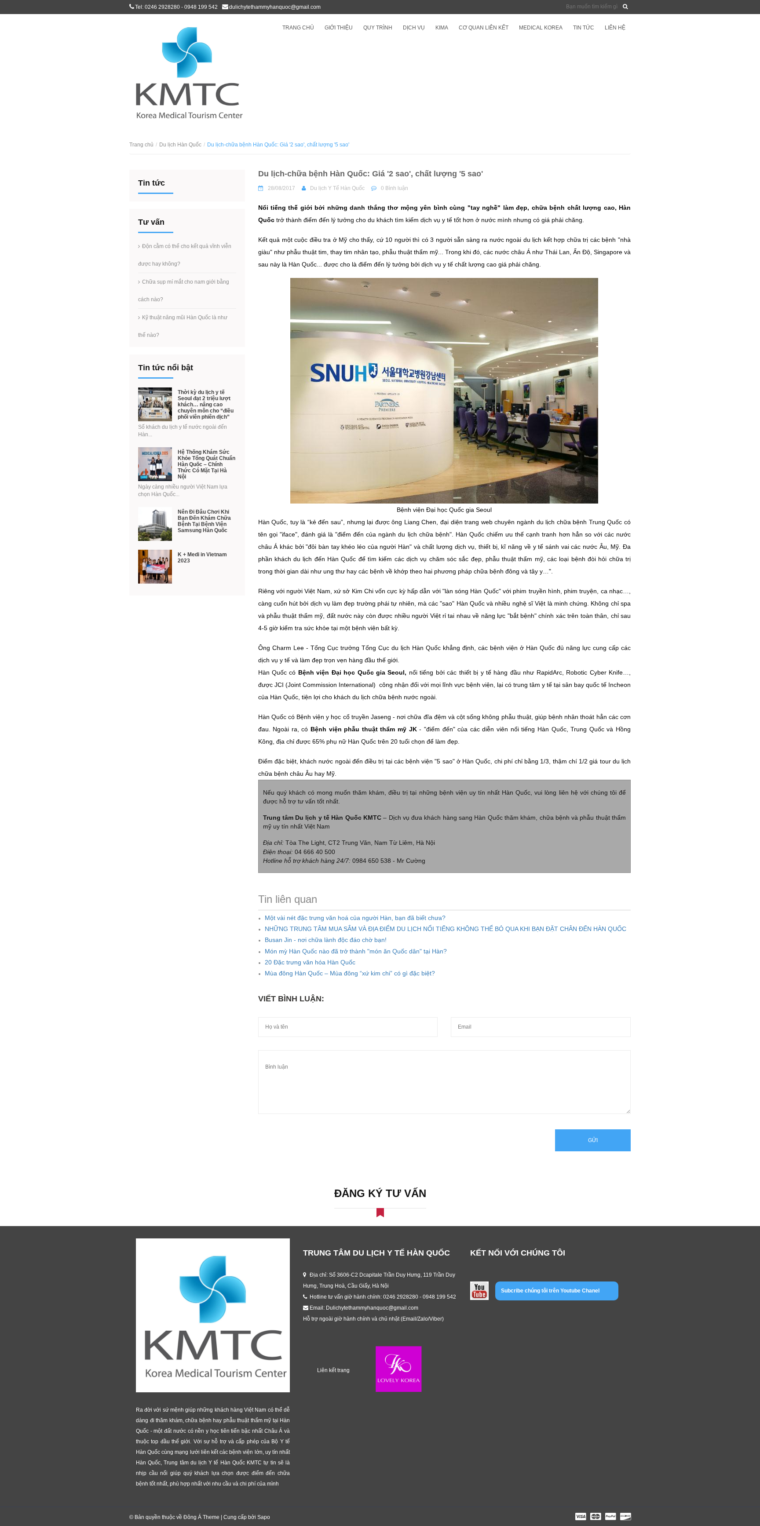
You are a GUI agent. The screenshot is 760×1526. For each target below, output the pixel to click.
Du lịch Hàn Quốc (180, 145)
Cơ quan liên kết (483, 28)
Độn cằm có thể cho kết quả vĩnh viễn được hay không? (184, 255)
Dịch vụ (414, 28)
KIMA (441, 28)
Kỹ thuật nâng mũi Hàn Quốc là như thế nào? (182, 326)
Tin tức (583, 28)
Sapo (263, 1517)
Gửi (593, 1140)
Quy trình (377, 28)
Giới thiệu (339, 28)
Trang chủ (298, 28)
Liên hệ (615, 28)
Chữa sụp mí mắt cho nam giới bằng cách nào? (183, 291)
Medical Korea (541, 28)
